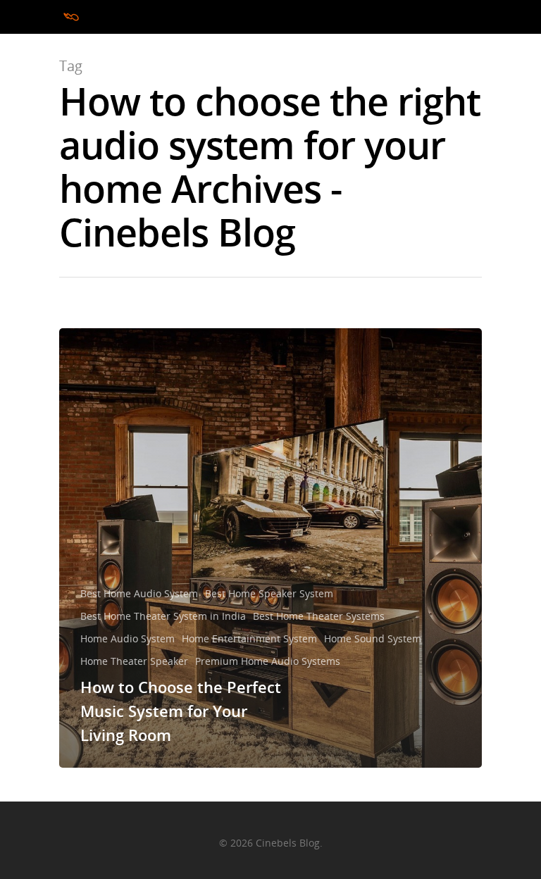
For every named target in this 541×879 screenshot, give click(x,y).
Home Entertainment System (249, 638)
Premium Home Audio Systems (267, 661)
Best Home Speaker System (269, 593)
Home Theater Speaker (134, 661)
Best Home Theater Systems (319, 616)
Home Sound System (372, 638)
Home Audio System (127, 638)
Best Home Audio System (139, 593)
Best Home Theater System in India (163, 616)
